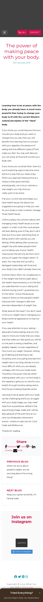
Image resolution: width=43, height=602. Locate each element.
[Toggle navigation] (4, 32)
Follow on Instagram (23, 552)
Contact (35, 32)
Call (23, 32)
